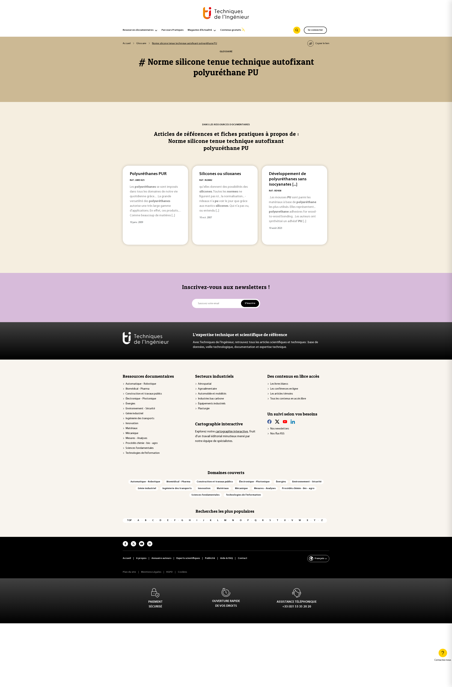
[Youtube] (285, 422)
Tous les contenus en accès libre (288, 398)
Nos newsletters (279, 428)
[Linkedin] (293, 422)
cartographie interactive (231, 431)
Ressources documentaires (138, 30)
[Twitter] (277, 422)
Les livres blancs (279, 383)
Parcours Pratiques (172, 30)
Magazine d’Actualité (200, 30)
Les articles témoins (281, 393)
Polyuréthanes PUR (148, 174)
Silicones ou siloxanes (220, 174)
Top (129, 520)
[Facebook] (269, 422)
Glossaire (141, 43)
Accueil (127, 43)
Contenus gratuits (230, 30)
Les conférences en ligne (284, 388)
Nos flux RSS (277, 433)
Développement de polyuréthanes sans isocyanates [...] (288, 179)
